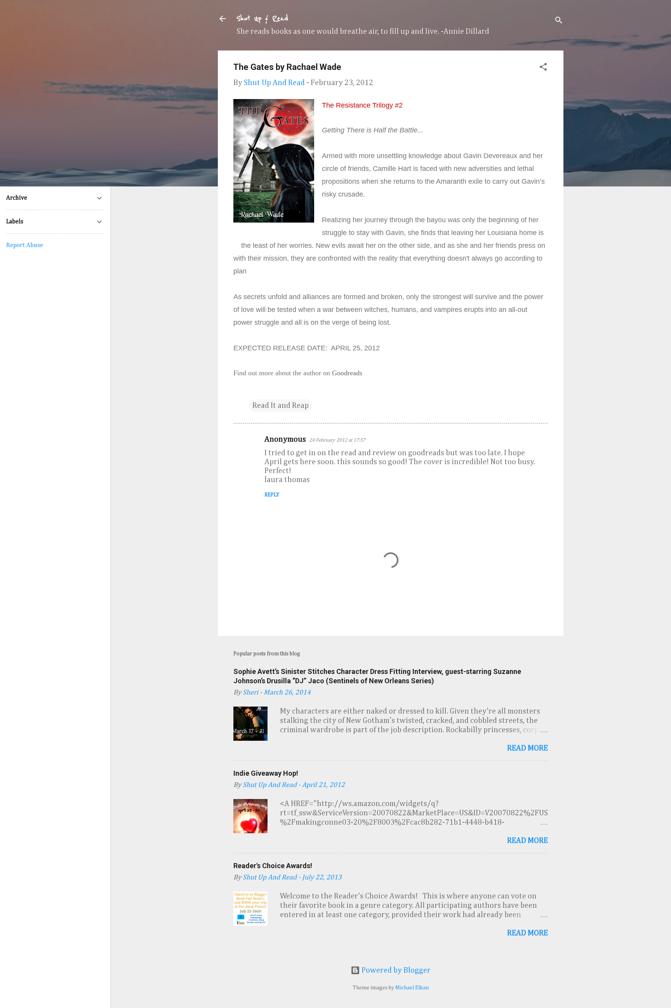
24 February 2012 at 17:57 (337, 440)
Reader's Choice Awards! (272, 866)
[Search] (558, 21)
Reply (271, 495)
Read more (527, 748)
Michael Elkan (412, 988)
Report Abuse (24, 245)
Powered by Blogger (395, 970)
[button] (543, 68)
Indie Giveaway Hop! (265, 773)
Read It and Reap (280, 405)
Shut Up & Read (262, 18)
